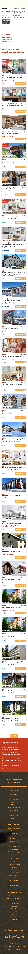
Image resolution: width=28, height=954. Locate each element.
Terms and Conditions (18, 949)
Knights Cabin (14, 813)
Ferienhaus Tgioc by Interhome (11, 551)
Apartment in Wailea (14, 872)
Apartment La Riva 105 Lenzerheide (12, 523)
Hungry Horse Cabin (14, 802)
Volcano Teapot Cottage (14, 828)
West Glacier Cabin (14, 818)
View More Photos (6, 21)
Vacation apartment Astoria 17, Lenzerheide (11, 329)
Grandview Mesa (14, 794)
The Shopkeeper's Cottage (14, 841)
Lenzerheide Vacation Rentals (11, 747)
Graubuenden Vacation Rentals (11, 750)
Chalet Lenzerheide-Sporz (9, 189)
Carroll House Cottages (14, 831)
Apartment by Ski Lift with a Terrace (12, 105)
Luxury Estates (14, 858)
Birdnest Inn (14, 909)
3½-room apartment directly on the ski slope (13, 440)
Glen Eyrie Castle (14, 797)
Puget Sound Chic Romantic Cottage (14, 836)
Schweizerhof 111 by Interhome (11, 719)
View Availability (20, 83)
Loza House (14, 911)
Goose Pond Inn (14, 904)
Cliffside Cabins (14, 791)
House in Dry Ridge (14, 833)
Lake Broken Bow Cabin (14, 807)
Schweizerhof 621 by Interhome (11, 691)
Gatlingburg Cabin (14, 815)
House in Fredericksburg (14, 847)
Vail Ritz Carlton (14, 878)
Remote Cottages (14, 782)
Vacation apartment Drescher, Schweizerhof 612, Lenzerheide (11, 412)
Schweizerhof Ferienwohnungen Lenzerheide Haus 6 (11, 301)
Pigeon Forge (14, 906)
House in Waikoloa (14, 862)
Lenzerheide (11, 80)
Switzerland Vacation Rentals (11, 752)
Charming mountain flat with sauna (12, 161)
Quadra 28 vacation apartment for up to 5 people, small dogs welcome (14, 273)
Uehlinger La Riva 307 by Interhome (12, 496)
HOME (8, 780)
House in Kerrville (14, 844)
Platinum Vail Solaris (14, 883)
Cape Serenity (14, 914)
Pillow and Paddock (14, 917)
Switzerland (16, 9)
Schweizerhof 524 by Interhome (11, 635)
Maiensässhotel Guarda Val (10, 133)
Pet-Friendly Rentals (14, 892)
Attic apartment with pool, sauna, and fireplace (12, 217)
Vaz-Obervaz (5, 80)
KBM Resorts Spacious (14, 886)
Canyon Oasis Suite (14, 896)
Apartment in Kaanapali (14, 864)
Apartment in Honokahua (14, 875)
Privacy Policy (8, 949)
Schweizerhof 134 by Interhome (11, 607)
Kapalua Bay (14, 867)
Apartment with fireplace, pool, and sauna (12, 78)
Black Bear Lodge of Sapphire (14, 898)
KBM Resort (14, 870)
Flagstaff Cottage (14, 839)
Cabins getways (17, 780)
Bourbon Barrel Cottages (14, 852)
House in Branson (14, 919)
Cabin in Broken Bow (14, 810)
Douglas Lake (14, 901)
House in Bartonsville (14, 849)
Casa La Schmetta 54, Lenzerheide (12, 384)
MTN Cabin (14, 805)
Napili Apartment (14, 880)
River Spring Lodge (14, 800)
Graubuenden (24, 9)
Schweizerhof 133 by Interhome (11, 579)
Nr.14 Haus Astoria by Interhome (11, 663)
